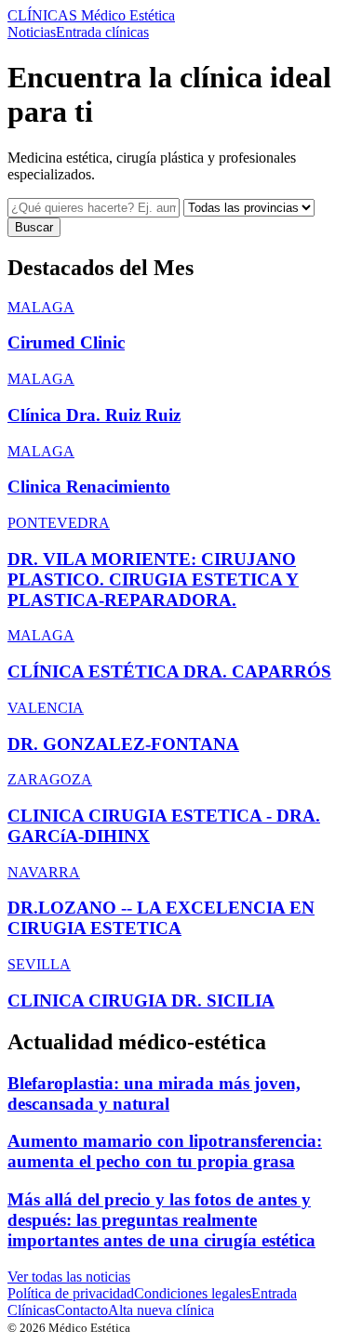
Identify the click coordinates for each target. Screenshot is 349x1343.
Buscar (34, 227)
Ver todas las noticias (68, 1276)
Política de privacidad (70, 1293)
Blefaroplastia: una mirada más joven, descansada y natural (154, 1093)
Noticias (31, 32)
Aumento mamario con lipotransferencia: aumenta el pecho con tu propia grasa (164, 1151)
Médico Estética (91, 15)
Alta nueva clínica (161, 1310)
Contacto (81, 1310)
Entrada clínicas (102, 32)
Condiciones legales (192, 1293)
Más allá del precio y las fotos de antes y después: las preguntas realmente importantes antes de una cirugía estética (161, 1220)
